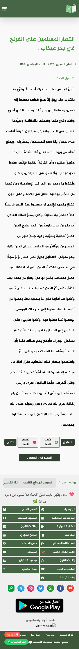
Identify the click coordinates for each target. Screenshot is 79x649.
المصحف (32, 552)
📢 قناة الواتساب (16, 641)
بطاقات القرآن (29, 526)
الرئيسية (69, 509)
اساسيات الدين (66, 569)
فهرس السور (29, 509)
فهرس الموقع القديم (37, 482)
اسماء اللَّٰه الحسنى (63, 543)
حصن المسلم (29, 543)
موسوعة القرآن (28, 560)
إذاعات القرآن (67, 560)
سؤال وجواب (29, 569)
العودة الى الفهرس (39, 457)
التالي (10, 442)
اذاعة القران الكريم (64, 552)
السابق (67, 442)
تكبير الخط (47, 442)
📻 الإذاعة (12, 634)
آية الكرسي (10, 482)
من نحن (50, 635)
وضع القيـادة (67, 577)
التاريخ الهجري (28, 535)
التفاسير (70, 535)
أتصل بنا (35, 635)
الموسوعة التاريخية (63, 518)
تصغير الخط (25, 442)
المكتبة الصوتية (27, 518)
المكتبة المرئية (66, 526)
